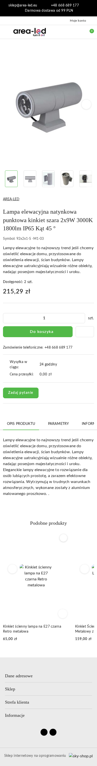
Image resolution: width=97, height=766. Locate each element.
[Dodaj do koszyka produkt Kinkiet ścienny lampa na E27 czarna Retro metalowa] (62, 613)
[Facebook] (44, 732)
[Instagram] (52, 732)
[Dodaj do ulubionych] (85, 331)
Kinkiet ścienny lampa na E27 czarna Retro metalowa (32, 629)
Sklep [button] (10, 688)
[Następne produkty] (85, 569)
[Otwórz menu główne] (6, 32)
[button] (86, 104)
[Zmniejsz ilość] (7, 318)
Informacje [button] (15, 715)
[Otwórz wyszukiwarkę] (67, 32)
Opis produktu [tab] (21, 424)
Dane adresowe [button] (19, 675)
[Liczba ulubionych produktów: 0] (78, 32)
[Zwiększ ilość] (81, 318)
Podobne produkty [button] (48, 523)
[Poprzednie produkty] (12, 569)
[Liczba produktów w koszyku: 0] (88, 32)
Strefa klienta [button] (17, 702)
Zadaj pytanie (20, 393)
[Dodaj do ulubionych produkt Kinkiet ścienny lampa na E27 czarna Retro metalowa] (63, 538)
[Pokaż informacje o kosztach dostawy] (55, 374)
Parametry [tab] (58, 424)
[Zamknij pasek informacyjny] (92, 8)
